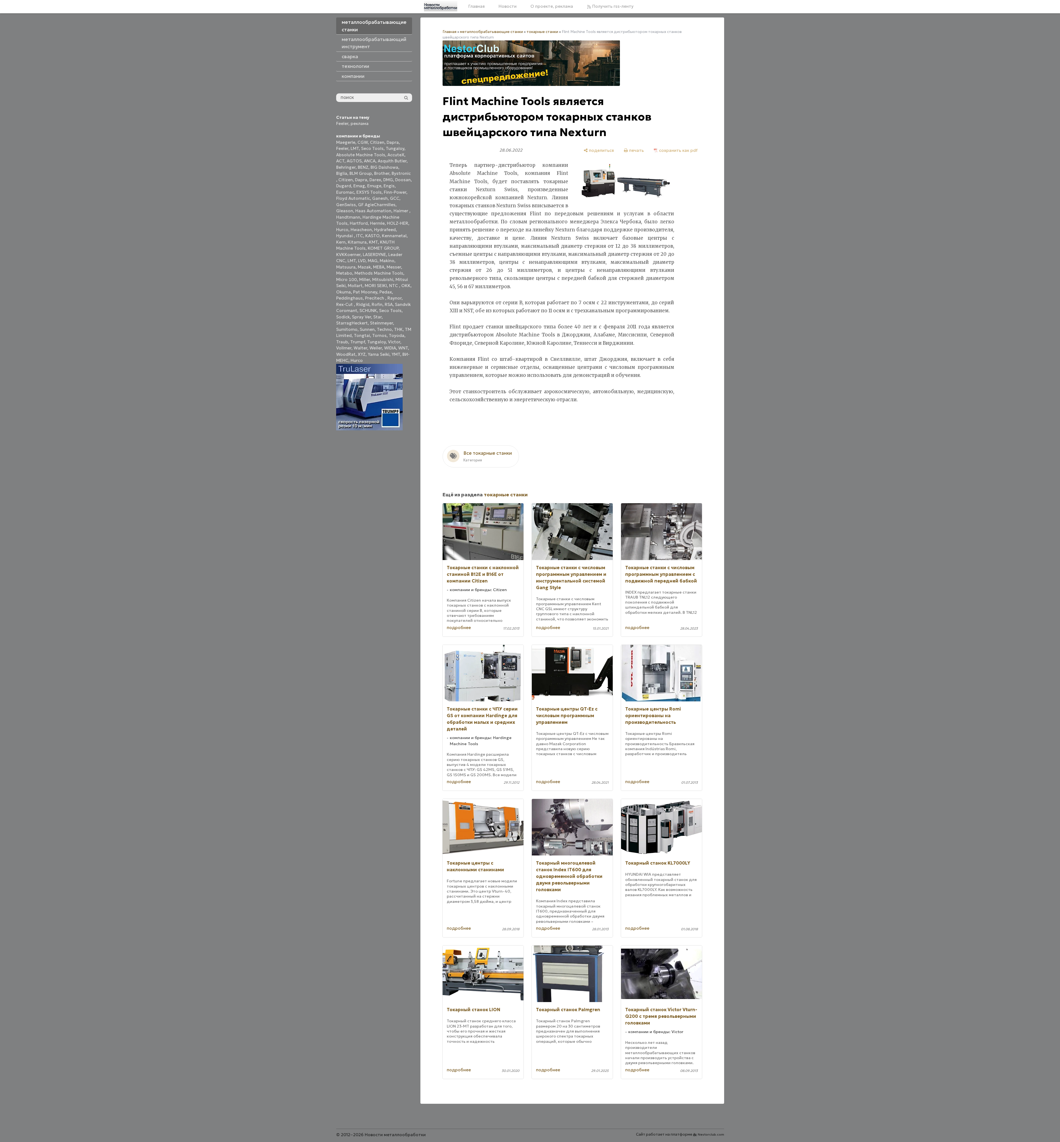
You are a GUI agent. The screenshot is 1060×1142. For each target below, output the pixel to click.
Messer (394, 267)
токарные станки (542, 31)
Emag (359, 185)
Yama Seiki (378, 354)
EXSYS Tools (369, 192)
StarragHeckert (352, 323)
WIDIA (390, 348)
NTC (394, 285)
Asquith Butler (392, 160)
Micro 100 (346, 279)
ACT (340, 160)
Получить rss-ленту (612, 6)
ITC (359, 235)
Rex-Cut (345, 304)
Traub (342, 341)
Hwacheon (361, 229)
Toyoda (396, 335)
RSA (389, 304)
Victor (394, 341)
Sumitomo (346, 329)
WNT (403, 348)
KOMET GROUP (383, 248)
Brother (381, 173)
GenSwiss (346, 204)
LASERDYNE (374, 254)
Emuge (374, 185)
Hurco (342, 229)
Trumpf (357, 341)
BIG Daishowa (384, 167)
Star (377, 317)
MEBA (378, 267)
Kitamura (357, 242)
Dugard (343, 185)
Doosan (403, 179)
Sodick (343, 317)
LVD (362, 260)
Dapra (393, 142)
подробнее (459, 627)
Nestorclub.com (711, 1134)
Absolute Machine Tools (360, 154)
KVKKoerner (348, 254)
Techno (384, 329)
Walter (360, 348)
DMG (388, 179)
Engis (389, 185)
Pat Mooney (365, 292)
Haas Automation (373, 210)
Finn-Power (395, 192)
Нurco (357, 360)
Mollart (355, 285)
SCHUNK (368, 310)
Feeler (342, 123)
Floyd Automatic (353, 198)
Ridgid (362, 304)
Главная (476, 6)
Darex (375, 179)
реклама (360, 123)
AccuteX (395, 154)
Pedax (385, 292)
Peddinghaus (349, 298)
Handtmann (348, 217)
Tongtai (362, 335)
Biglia (341, 173)
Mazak (364, 267)
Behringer (346, 167)
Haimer (401, 210)
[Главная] (440, 6)
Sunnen (367, 329)
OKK (405, 285)
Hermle (377, 223)
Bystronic (401, 173)
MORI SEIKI (376, 285)
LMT (355, 148)
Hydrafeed (385, 229)
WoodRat (346, 354)
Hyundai (345, 235)
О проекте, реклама (551, 6)
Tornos (379, 335)
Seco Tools (372, 148)
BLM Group (360, 173)
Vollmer (343, 348)
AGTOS (354, 160)
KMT (373, 242)
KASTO (372, 235)
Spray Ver (361, 317)
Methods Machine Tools (378, 273)
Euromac (345, 192)
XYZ (362, 354)
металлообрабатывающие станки (491, 31)
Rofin (377, 304)
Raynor (394, 298)
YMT (396, 354)
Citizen (377, 142)
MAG (372, 260)
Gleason (344, 210)
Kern (341, 242)
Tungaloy (395, 148)
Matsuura (346, 267)
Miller (364, 279)
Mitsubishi (382, 279)
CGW (362, 142)
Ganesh (380, 198)
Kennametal (394, 235)
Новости (508, 6)
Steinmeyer (381, 323)
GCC (394, 198)
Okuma (343, 292)
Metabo (344, 273)
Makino (387, 260)
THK (398, 329)
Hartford (359, 223)
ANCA (370, 160)
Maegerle (345, 142)
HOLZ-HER (397, 223)
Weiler (375, 348)
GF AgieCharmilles (376, 204)
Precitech (375, 298)
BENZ (363, 167)
